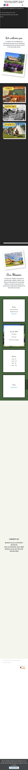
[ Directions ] (14, 313)
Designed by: (22, 666)
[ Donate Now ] (14, 387)
